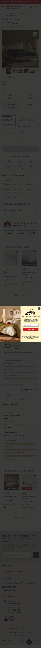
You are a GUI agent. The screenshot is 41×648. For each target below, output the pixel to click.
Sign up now (31, 329)
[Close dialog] (39, 308)
